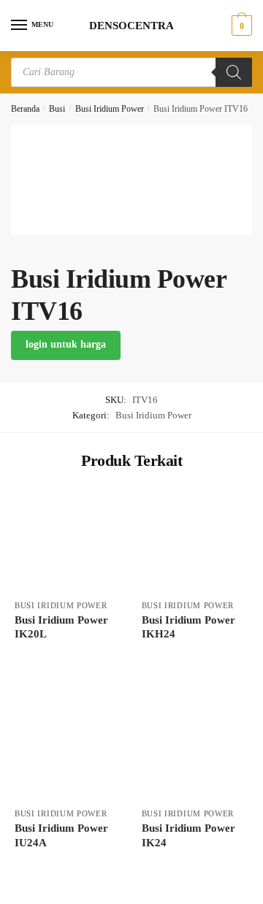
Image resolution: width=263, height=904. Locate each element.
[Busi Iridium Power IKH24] (194, 539)
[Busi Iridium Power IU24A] (67, 748)
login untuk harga (66, 344)
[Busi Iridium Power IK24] (194, 748)
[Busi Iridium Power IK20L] (67, 539)
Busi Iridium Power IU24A (61, 835)
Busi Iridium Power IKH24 (188, 627)
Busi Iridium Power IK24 (188, 835)
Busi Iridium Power (109, 109)
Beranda (25, 109)
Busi (57, 109)
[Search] (234, 72)
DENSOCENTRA (131, 25)
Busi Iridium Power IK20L (61, 627)
